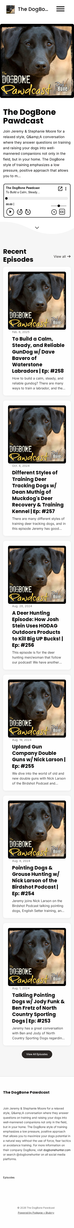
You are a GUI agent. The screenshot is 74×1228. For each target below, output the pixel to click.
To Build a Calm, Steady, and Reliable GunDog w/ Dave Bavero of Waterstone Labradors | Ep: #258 (38, 354)
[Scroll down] (37, 226)
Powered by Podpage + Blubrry (36, 1212)
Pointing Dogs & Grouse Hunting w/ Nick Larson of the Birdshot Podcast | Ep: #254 (35, 880)
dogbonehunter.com (57, 1150)
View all (60, 256)
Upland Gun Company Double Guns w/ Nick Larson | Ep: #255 (39, 756)
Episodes (9, 1177)
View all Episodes (37, 1054)
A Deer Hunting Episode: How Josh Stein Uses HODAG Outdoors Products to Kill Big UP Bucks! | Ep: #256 (37, 629)
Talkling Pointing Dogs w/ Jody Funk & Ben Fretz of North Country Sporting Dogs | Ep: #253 (38, 1008)
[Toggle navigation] (60, 9)
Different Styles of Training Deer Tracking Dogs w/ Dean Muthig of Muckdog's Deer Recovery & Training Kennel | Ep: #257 (38, 491)
